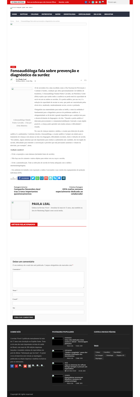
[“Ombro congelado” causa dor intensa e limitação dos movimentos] (57, 354)
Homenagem (68, 338)
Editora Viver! (71, 371)
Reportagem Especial (97, 154)
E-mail (15, 299)
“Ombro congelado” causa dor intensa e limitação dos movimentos (76, 354)
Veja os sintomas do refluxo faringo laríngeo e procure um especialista (76, 367)
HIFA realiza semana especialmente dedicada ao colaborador (69, 190)
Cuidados (67, 375)
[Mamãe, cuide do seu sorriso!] (48, 237)
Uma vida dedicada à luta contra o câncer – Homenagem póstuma (76, 342)
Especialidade (84, 14)
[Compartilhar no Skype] (55, 178)
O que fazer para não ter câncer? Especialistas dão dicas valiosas (74, 248)
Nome (15, 290)
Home (14, 14)
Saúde (57, 14)
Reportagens (99, 358)
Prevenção (94, 116)
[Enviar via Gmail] (46, 178)
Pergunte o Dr (120, 355)
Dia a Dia (97, 14)
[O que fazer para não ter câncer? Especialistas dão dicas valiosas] (74, 237)
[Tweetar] (33, 178)
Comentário (17, 269)
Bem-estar (108, 14)
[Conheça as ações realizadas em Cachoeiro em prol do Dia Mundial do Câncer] (111, 140)
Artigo (93, 46)
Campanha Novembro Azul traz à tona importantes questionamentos (27, 190)
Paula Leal (22, 79)
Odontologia (69, 14)
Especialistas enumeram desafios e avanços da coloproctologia (74, 379)
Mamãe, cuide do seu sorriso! (46, 247)
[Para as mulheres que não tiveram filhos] (22, 237)
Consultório (107, 352)
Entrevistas (47, 14)
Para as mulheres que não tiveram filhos (41, 2)
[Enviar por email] (42, 178)
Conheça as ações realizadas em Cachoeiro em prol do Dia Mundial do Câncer (109, 158)
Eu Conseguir (99, 355)
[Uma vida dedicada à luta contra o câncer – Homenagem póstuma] (57, 341)
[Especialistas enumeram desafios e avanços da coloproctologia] (57, 379)
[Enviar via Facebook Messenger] (59, 178)
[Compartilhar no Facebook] (24, 178)
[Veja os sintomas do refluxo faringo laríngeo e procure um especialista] (57, 366)
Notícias (24, 14)
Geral (17, 21)
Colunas (34, 14)
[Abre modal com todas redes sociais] (64, 178)
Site (14, 308)
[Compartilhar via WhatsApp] (37, 178)
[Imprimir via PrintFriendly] (50, 178)
